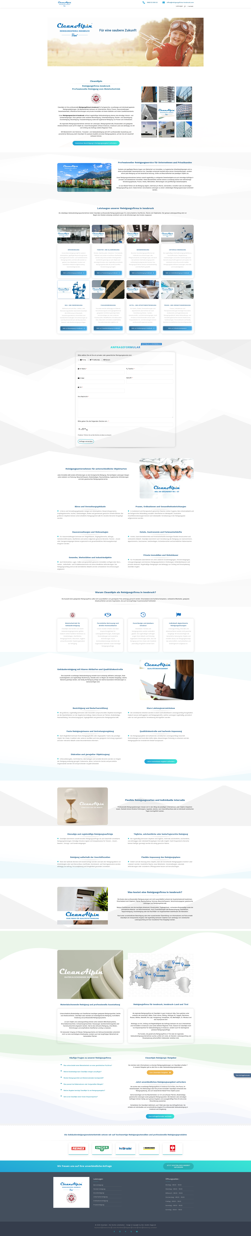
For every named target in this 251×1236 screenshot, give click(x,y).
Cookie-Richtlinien (118, 1227)
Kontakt (134, 1227)
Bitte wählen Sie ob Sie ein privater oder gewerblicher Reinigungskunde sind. (105, 355)
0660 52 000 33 (152, 2)
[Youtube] (137, 1232)
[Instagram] (120, 1232)
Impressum (97, 1227)
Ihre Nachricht (83, 396)
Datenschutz (107, 1227)
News (140, 1227)
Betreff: (129, 378)
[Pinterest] (125, 1232)
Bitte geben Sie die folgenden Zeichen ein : (93, 421)
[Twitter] (131, 1232)
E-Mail (82, 378)
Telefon (131, 369)
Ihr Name (83, 369)
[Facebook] (114, 1232)
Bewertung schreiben (150, 1227)
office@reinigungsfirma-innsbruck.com (180, 2)
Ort (81, 387)
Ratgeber (128, 1227)
